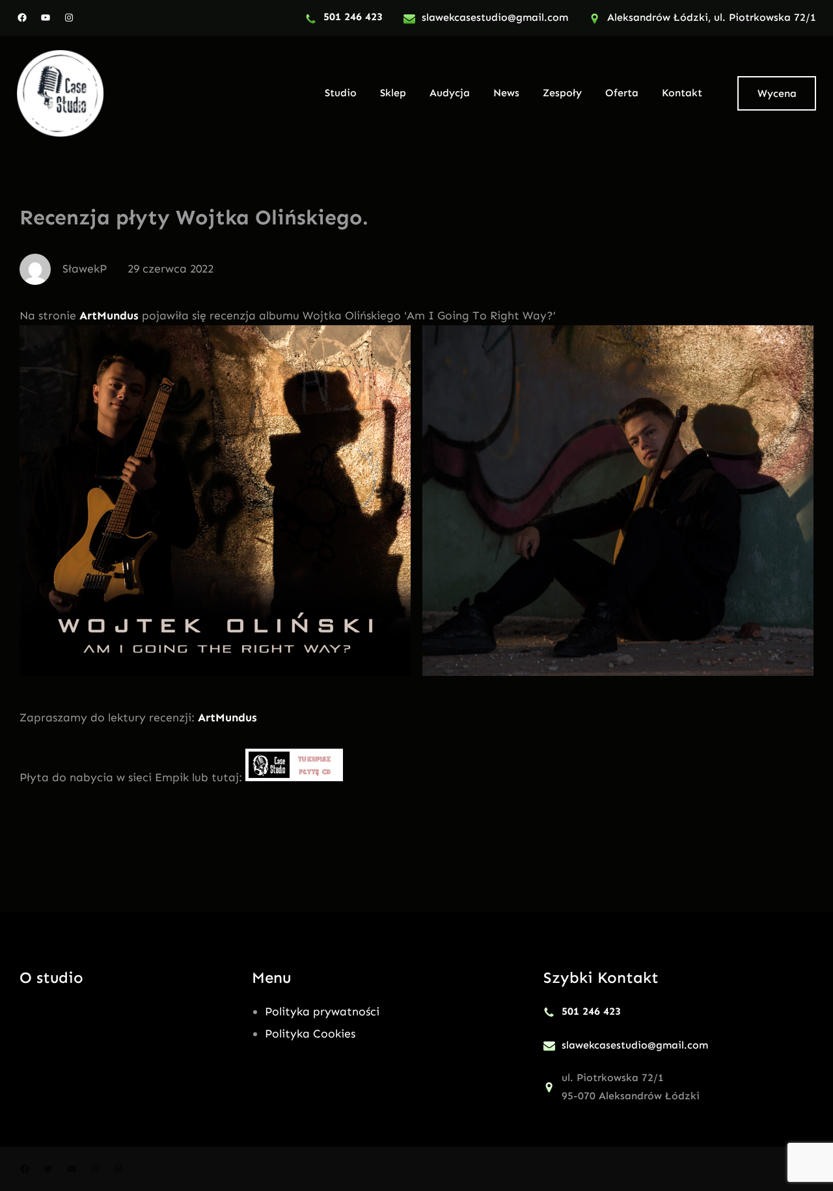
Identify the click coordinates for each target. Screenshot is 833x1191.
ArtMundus (110, 315)
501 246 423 (353, 16)
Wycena (777, 93)
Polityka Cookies (310, 1033)
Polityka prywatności (322, 1011)
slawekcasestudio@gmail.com (495, 17)
